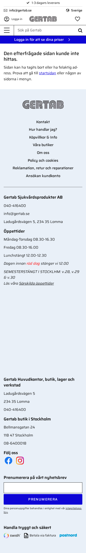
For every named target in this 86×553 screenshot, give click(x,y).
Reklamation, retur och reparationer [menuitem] (43, 168)
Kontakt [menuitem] (43, 122)
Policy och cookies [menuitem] (43, 160)
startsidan (47, 73)
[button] (7, 30)
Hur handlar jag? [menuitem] (43, 129)
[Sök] (80, 30)
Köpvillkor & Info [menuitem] (43, 137)
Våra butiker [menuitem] (43, 145)
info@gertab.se (20, 10)
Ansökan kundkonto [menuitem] (43, 176)
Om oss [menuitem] (43, 153)
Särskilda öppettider (36, 283)
